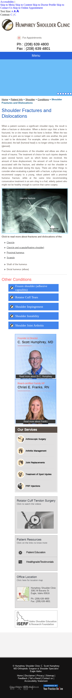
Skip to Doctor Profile (44, 4)
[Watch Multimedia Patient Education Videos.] (35, 520)
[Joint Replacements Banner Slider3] (63, 94)
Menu (36, 55)
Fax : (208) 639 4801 (33, 48)
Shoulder (30, 99)
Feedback (22, 678)
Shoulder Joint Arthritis (29, 325)
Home (5, 99)
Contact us (47, 678)
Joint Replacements (35, 462)
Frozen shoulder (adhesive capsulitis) (31, 287)
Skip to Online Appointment (28, 7)
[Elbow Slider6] (70, 94)
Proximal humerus (15, 252)
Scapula (11, 257)
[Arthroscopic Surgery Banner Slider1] (58, 94)
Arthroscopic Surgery (36, 439)
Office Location (27, 577)
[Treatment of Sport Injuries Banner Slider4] (65, 94)
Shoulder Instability (27, 316)
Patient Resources (29, 539)
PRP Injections (33, 486)
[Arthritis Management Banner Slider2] (60, 94)
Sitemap (50, 675)
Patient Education (35, 552)
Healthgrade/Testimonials (40, 562)
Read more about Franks (36, 421)
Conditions (43, 99)
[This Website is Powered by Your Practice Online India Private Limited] (53, 687)
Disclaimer (30, 675)
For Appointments (32, 37)
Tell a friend (35, 678)
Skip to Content (23, 4)
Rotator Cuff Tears (26, 297)
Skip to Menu (7, 4)
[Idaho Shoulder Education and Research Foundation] (36, 618)
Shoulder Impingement (29, 306)
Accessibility (7, 1)
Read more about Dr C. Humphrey (35, 376)
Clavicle (10, 242)
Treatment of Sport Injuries (39, 474)
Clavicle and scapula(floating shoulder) (25, 247)
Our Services (27, 430)
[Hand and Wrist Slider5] (68, 94)
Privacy (40, 675)
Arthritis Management (36, 451)
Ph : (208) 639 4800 (33, 43)
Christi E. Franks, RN (33, 387)
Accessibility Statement (36, 681)
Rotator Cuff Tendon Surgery (36, 500)
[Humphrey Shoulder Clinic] (36, 24)
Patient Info (17, 99)
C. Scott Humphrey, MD (35, 342)
